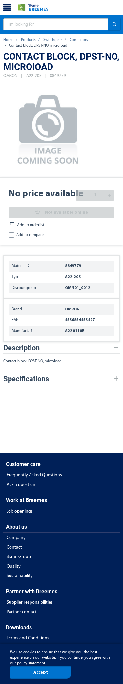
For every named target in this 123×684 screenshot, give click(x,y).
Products (28, 40)
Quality (14, 566)
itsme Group (19, 556)
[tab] (61, 348)
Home (8, 40)
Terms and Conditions (28, 638)
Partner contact (22, 612)
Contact (14, 547)
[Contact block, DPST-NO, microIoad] (48, 128)
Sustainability (20, 575)
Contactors (79, 40)
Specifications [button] (26, 379)
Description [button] (21, 348)
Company (16, 537)
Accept (40, 672)
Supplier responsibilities (30, 602)
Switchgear (52, 40)
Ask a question (21, 484)
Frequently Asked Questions (34, 475)
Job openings (20, 511)
